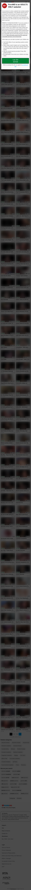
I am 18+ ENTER (16, 61)
